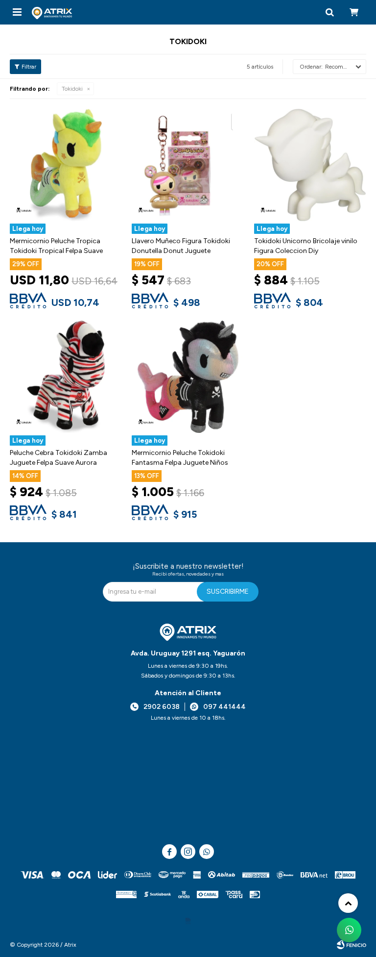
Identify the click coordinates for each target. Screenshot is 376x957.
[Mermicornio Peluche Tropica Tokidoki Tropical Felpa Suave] (66, 165)
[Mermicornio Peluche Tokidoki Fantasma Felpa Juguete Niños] (188, 377)
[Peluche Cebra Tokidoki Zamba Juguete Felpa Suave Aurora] (66, 377)
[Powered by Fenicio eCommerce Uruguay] (351, 944)
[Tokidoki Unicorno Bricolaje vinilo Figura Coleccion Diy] (310, 165)
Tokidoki (72, 88)
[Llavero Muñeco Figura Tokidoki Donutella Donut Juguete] (188, 165)
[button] (329, 12)
